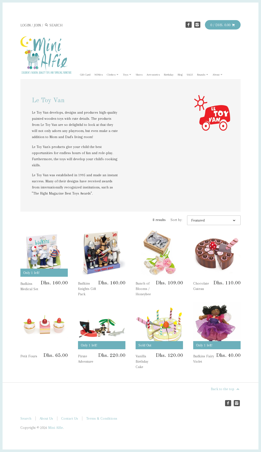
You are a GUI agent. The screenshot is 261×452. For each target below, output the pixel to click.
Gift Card (85, 74)
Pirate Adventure (85, 358)
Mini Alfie (55, 428)
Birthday (169, 74)
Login (25, 25)
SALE (190, 74)
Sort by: (176, 220)
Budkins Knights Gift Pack (87, 288)
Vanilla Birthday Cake (142, 361)
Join (37, 25)
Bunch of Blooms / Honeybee (143, 288)
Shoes (139, 74)
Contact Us (69, 418)
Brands (201, 74)
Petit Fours (28, 356)
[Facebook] (189, 25)
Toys (126, 74)
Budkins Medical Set (29, 286)
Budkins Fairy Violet (203, 358)
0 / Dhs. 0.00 (220, 25)
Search (25, 418)
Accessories (153, 74)
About (216, 74)
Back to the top (223, 389)
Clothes (111, 74)
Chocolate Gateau (201, 286)
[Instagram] (197, 25)
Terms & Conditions (101, 418)
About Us (46, 418)
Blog (180, 74)
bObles (99, 74)
